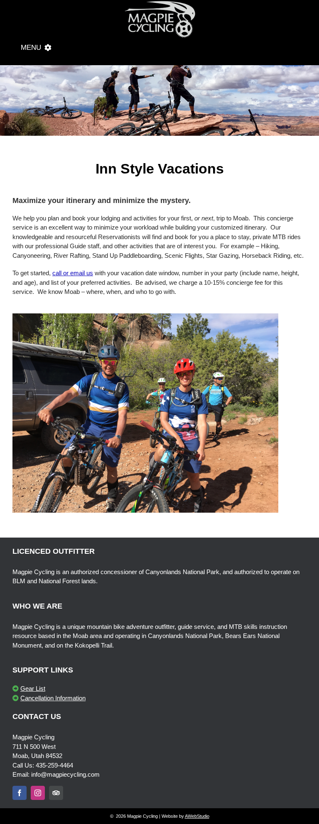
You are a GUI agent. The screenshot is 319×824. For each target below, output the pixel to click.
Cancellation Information (53, 698)
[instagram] (38, 793)
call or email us (72, 272)
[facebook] (19, 793)
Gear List (32, 688)
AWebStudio (197, 816)
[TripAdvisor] (56, 793)
